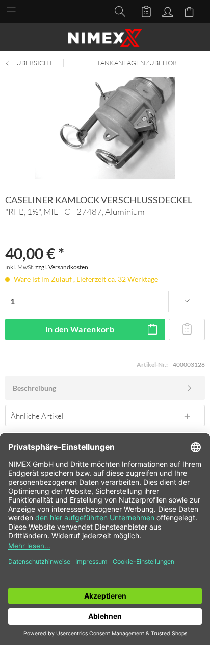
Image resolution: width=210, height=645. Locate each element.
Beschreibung (34, 388)
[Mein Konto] (166, 11)
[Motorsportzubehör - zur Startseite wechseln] (105, 38)
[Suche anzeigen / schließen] (117, 11)
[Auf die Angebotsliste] (187, 329)
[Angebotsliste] (142, 11)
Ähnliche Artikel (37, 415)
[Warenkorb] (190, 11)
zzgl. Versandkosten (61, 267)
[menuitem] (16, 10)
